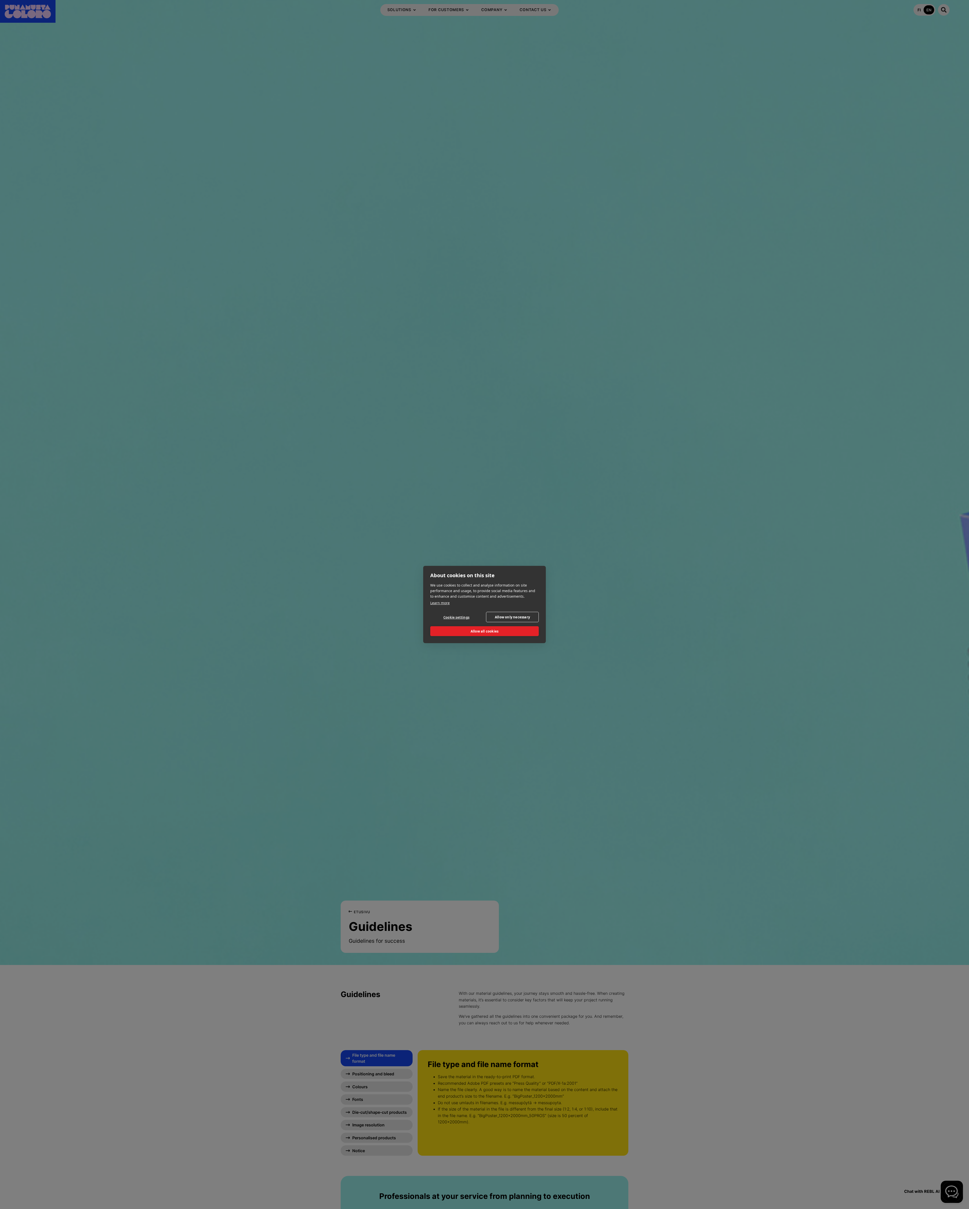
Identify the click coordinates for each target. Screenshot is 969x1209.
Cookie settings (456, 617)
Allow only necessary (512, 617)
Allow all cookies (484, 631)
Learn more (440, 602)
